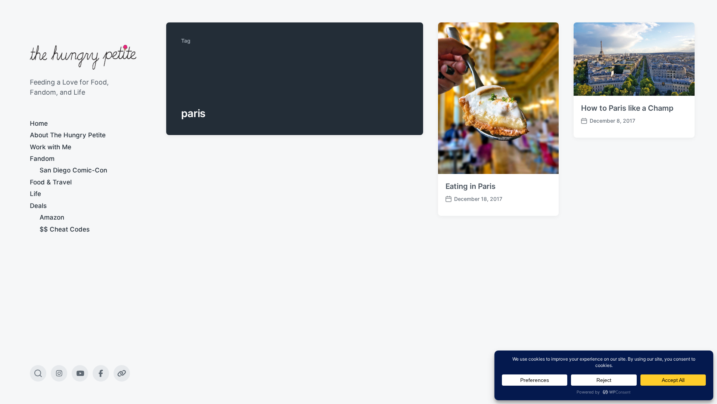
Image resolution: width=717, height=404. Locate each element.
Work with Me (50, 147)
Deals (38, 205)
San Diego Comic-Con (73, 170)
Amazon (52, 217)
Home (39, 123)
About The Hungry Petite (68, 135)
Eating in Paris (471, 186)
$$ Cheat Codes (65, 229)
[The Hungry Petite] (83, 57)
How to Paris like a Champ (627, 108)
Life (35, 194)
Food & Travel (51, 182)
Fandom (42, 158)
